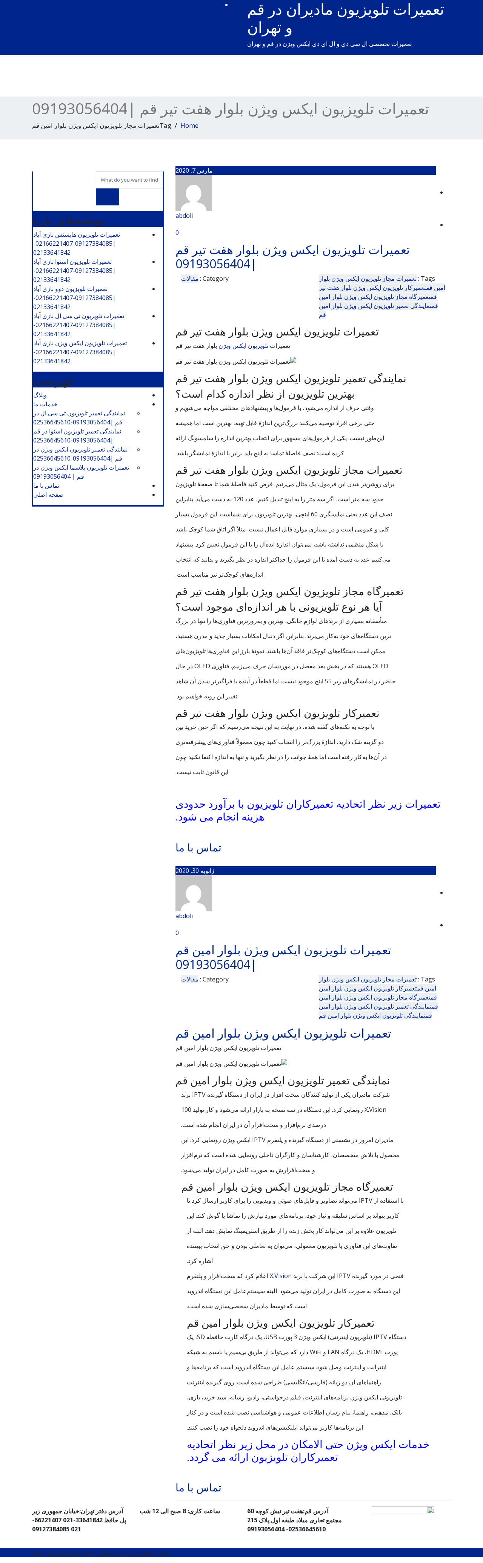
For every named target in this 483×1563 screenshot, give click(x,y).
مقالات (189, 278)
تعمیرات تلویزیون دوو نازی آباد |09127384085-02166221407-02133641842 (74, 298)
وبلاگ (40, 395)
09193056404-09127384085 (70, 4)
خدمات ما (45, 404)
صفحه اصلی (48, 494)
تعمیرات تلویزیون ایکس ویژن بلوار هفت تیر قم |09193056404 (292, 256)
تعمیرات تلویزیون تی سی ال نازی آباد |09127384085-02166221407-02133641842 (78, 325)
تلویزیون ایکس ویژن (243, 345)
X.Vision (281, 1276)
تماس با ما (198, 847)
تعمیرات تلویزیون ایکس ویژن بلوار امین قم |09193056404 (283, 956)
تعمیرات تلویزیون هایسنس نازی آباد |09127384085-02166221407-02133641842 (76, 243)
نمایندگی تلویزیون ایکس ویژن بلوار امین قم (372, 1015)
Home (189, 125)
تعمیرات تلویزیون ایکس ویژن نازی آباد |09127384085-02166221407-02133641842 (80, 352)
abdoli (184, 215)
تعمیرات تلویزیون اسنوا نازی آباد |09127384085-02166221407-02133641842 (74, 270)
